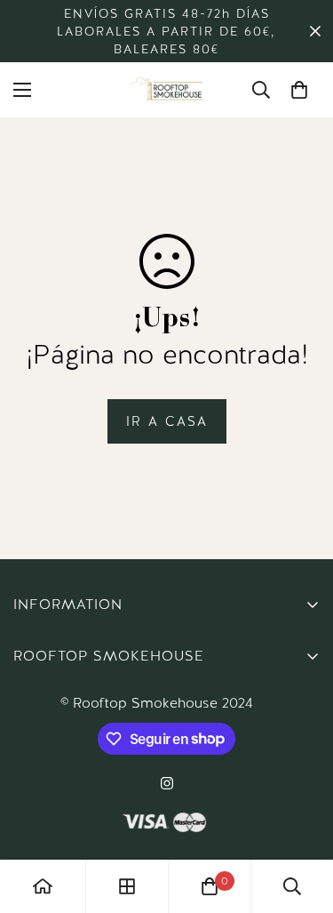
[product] (42, 886)
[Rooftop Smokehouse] (167, 89)
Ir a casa (167, 421)
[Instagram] (167, 783)
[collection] (127, 886)
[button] (299, 89)
